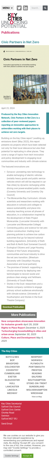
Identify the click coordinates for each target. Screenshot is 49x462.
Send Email (6, 423)
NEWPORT (36, 357)
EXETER (12, 376)
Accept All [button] (27, 456)
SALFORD (37, 376)
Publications (10, 32)
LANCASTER (12, 386)
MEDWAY (12, 393)
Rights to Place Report (13, 327)
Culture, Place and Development (18, 337)
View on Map (37, 397)
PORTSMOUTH (37, 366)
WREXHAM (37, 393)
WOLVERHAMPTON (36, 389)
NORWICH (36, 360)
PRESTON (37, 370)
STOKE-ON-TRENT (37, 383)
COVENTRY (12, 370)
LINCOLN (12, 389)
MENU (6, 7)
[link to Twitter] (19, 7)
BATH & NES (12, 357)
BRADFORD (12, 363)
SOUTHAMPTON (37, 380)
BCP (12, 360)
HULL (12, 383)
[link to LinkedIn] (25, 7)
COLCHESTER (12, 366)
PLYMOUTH (36, 363)
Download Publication (13, 307)
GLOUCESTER (12, 380)
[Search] (45, 7)
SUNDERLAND (36, 386)
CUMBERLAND (12, 373)
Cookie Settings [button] (12, 456)
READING (37, 373)
